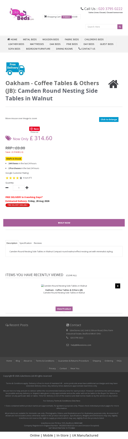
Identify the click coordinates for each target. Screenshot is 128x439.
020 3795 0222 (110, 8)
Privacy (52, 368)
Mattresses (37, 44)
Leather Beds (16, 44)
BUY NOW (65, 222)
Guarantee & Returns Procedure (73, 360)
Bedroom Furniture (38, 48)
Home (9, 360)
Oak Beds (55, 44)
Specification (26, 243)
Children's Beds (94, 39)
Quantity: (9, 182)
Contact (63, 368)
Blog (18, 360)
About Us (28, 360)
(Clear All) (71, 275)
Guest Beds (106, 44)
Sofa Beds (14, 48)
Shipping (97, 360)
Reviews (38, 243)
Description (12, 243)
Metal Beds (30, 39)
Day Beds (89, 44)
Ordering (109, 360)
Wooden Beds (50, 39)
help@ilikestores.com (81, 345)
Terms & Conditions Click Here (67, 401)
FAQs (119, 360)
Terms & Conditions (45, 360)
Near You (75, 368)
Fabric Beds (72, 39)
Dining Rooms (64, 48)
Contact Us (88, 48)
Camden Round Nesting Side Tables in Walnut (64, 291)
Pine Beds (72, 44)
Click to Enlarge (109, 119)
